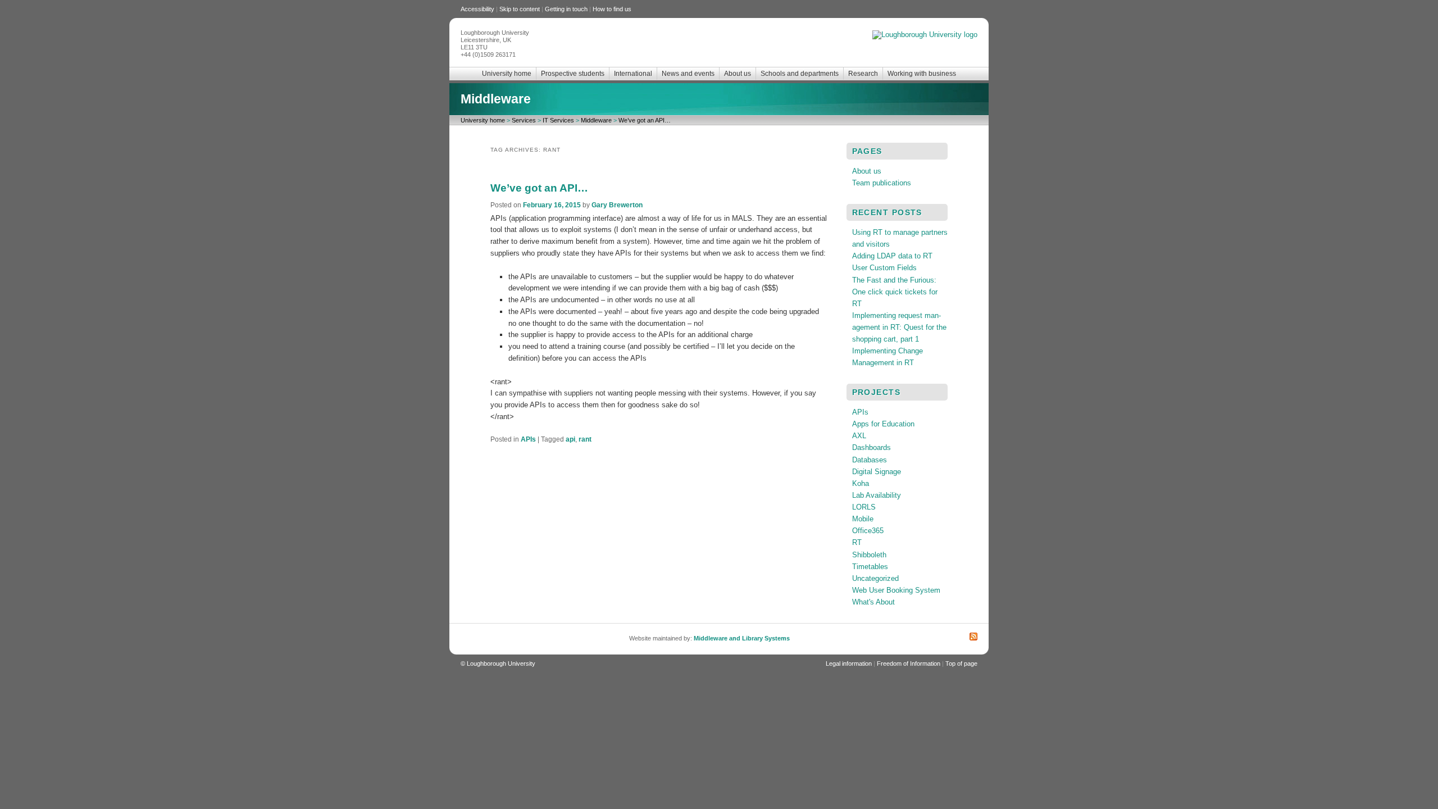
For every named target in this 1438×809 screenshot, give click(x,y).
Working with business (922, 74)
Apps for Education (883, 424)
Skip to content (519, 9)
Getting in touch (566, 9)
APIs (528, 439)
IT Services (558, 120)
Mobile (862, 519)
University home (506, 74)
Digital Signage (876, 471)
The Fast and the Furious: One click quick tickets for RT (895, 292)
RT (857, 542)
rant (585, 439)
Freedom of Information (908, 663)
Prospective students (572, 74)
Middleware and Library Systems (742, 638)
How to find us (612, 9)
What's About (873, 602)
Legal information (849, 663)
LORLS (864, 507)
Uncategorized (875, 578)
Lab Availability (876, 495)
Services (524, 120)
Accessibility (477, 9)
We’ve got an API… (644, 120)
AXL (859, 435)
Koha (860, 483)
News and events (688, 74)
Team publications (881, 183)
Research (863, 74)
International (633, 74)
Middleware (496, 99)
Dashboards (871, 447)
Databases (869, 460)
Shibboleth (869, 555)
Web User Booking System (896, 590)
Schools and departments (800, 74)
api (570, 439)
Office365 (868, 530)
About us (737, 74)
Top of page (961, 663)
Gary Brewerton (617, 205)
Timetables (870, 566)
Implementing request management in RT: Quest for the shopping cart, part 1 (899, 327)
